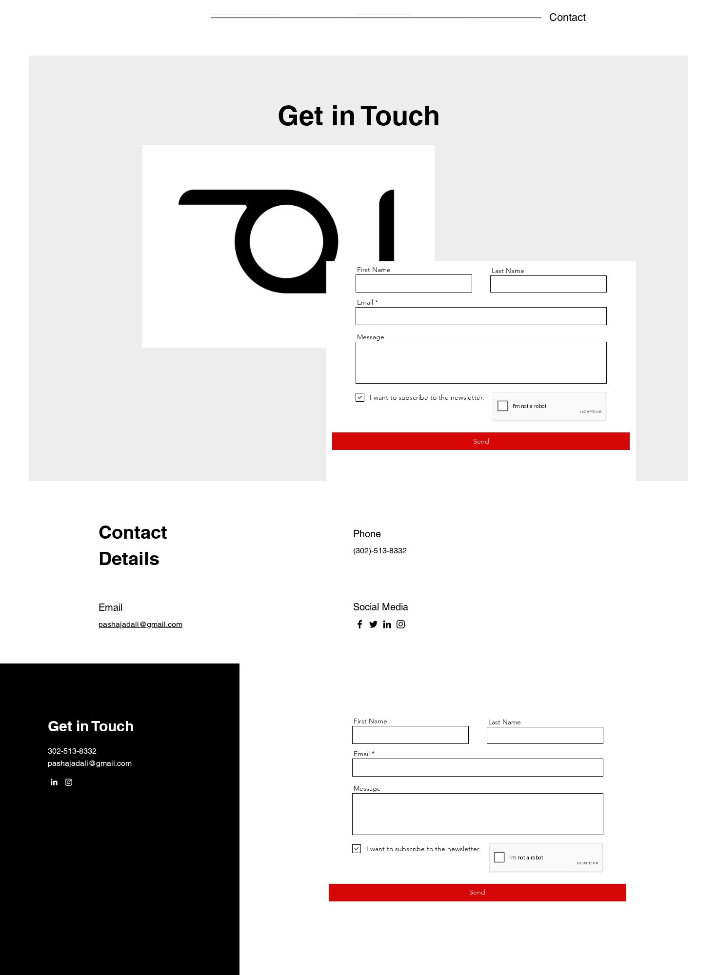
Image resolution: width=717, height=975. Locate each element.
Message (370, 336)
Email (365, 302)
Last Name (508, 270)
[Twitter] (373, 624)
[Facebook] (359, 624)
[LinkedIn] (387, 624)
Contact (567, 17)
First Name (374, 269)
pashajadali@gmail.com (90, 763)
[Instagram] (400, 624)
